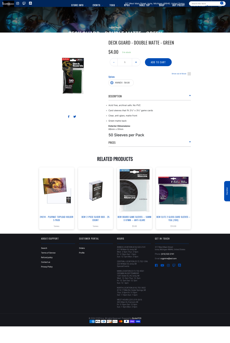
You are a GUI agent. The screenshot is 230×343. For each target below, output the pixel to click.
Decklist (227, 191)
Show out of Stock (179, 74)
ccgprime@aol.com (168, 258)
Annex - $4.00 (122, 83)
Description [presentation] (115, 96)
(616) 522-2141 (167, 254)
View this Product (58, 204)
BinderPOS (136, 318)
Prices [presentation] (112, 143)
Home (111, 27)
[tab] (149, 97)
